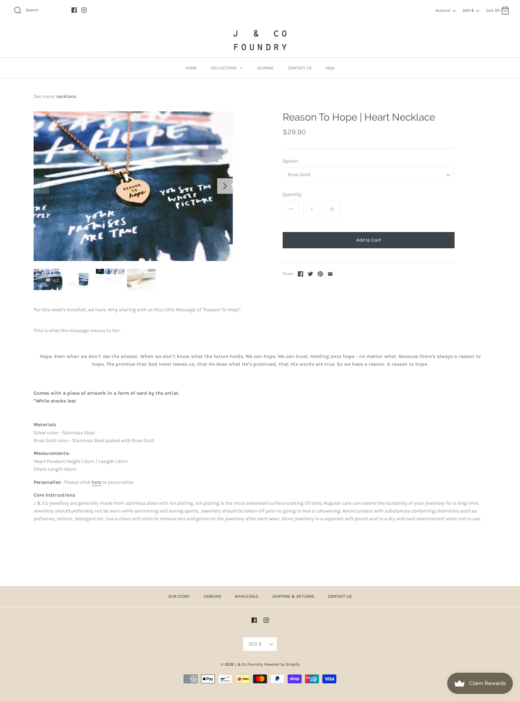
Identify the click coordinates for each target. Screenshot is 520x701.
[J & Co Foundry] (260, 40)
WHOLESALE (247, 596)
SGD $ (468, 10)
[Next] (225, 186)
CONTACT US (300, 67)
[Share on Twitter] (310, 274)
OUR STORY (179, 596)
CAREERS (212, 596)
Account (442, 10)
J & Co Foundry (248, 664)
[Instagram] (84, 10)
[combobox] (369, 174)
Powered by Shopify (282, 664)
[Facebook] (74, 10)
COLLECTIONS (226, 67)
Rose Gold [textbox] (299, 175)
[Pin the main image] (320, 274)
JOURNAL (265, 67)
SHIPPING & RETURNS (293, 596)
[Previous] (41, 186)
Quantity (292, 194)
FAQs (330, 67)
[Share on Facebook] (300, 274)
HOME (191, 67)
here (96, 482)
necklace (66, 96)
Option (290, 161)
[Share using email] (330, 274)
